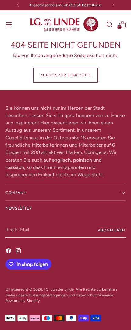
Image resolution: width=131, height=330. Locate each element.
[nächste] (113, 5)
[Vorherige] (17, 5)
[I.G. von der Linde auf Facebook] (9, 251)
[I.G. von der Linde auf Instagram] (19, 251)
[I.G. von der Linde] (65, 24)
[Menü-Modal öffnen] (8, 24)
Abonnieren (112, 230)
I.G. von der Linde (59, 289)
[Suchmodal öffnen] (109, 24)
